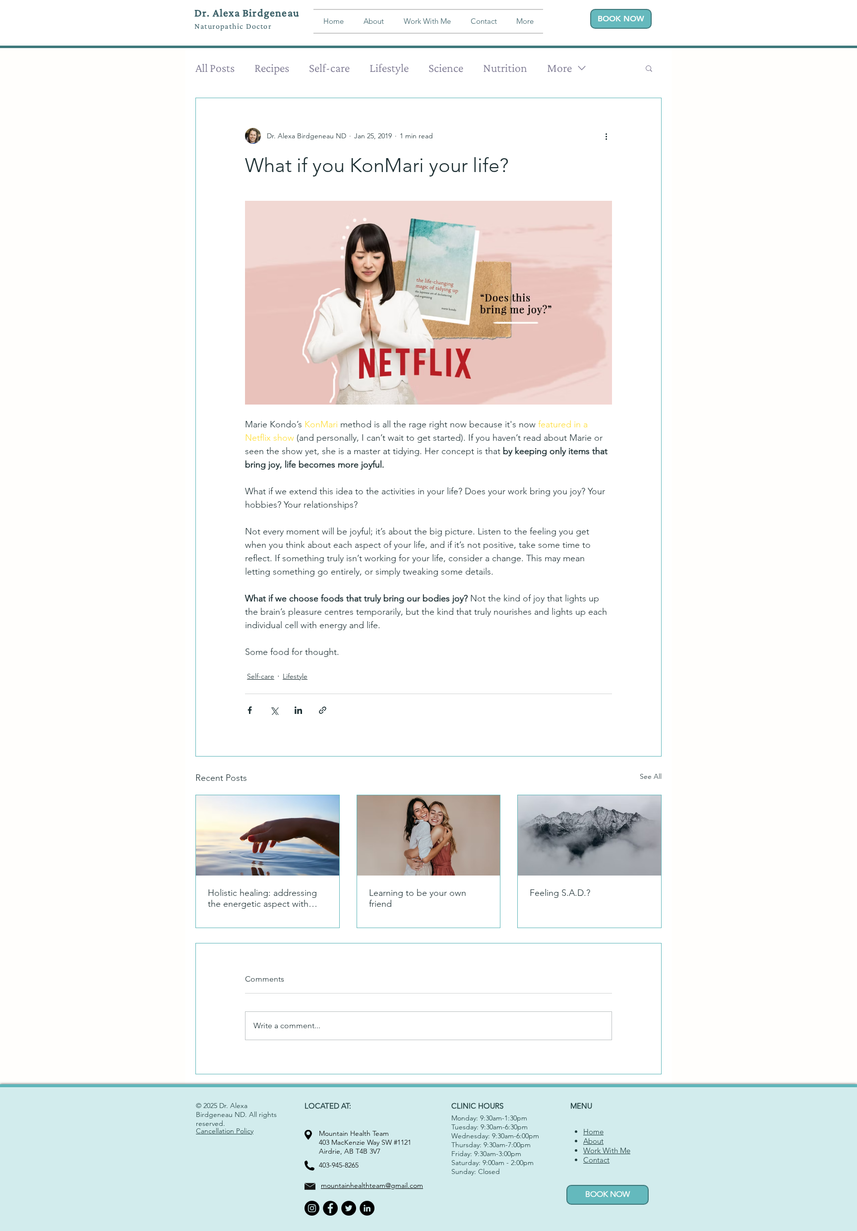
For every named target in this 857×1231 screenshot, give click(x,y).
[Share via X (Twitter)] (274, 710)
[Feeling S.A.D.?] (589, 835)
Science (445, 67)
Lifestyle (389, 67)
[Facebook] (330, 1208)
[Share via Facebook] (249, 710)
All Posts (215, 67)
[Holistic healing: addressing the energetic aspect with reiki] (267, 835)
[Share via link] (322, 710)
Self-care (329, 67)
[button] (524, 21)
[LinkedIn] (367, 1208)
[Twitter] (348, 1208)
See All (651, 776)
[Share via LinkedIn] (298, 710)
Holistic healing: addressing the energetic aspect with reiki (262, 898)
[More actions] (606, 136)
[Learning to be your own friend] (428, 835)
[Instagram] (312, 1208)
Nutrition (505, 67)
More (559, 67)
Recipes (271, 67)
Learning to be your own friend (417, 898)
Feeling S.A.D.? (560, 892)
